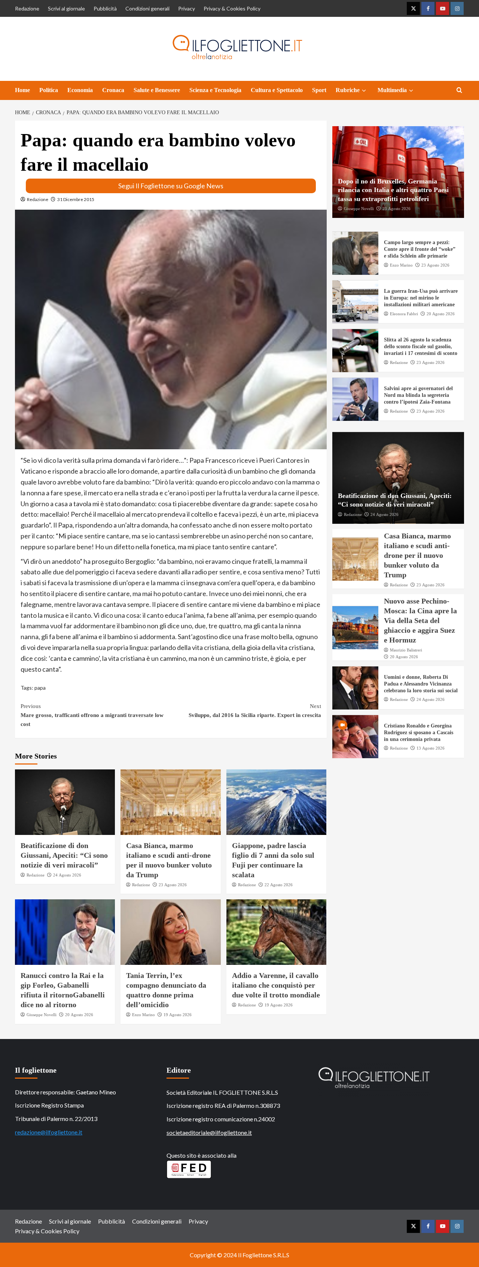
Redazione (27, 8)
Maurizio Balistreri (406, 650)
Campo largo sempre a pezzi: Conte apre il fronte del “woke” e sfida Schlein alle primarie (419, 249)
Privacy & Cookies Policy (232, 8)
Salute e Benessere (157, 90)
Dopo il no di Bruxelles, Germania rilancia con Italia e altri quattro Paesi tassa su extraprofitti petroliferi (393, 190)
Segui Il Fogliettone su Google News (170, 186)
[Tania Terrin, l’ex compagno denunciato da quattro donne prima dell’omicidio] (170, 932)
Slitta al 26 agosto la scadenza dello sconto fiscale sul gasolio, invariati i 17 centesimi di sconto (420, 346)
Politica (48, 90)
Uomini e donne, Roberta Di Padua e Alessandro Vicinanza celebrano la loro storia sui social (421, 684)
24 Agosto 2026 (67, 875)
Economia (80, 90)
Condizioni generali (147, 8)
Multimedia (392, 90)
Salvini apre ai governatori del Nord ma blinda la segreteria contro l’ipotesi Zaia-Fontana (418, 395)
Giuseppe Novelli (42, 1014)
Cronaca (113, 90)
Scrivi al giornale (66, 8)
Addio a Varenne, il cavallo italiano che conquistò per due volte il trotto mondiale (276, 985)
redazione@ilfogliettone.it (48, 1132)
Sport (319, 90)
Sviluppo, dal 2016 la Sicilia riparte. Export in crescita (255, 710)
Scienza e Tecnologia (215, 90)
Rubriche (348, 90)
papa (40, 687)
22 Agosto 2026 (279, 884)
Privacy (186, 8)
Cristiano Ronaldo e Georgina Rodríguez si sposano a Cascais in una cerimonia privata (418, 732)
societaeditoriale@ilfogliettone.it (209, 1132)
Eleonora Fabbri (404, 314)
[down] (364, 90)
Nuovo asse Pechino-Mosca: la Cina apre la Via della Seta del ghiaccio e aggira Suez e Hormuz (420, 620)
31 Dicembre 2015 (75, 199)
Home (22, 90)
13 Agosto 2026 (431, 748)
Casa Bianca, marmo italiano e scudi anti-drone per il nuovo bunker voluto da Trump (417, 555)
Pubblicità (105, 8)
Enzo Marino (143, 1014)
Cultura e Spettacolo (277, 90)
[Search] (459, 90)
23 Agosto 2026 (173, 884)
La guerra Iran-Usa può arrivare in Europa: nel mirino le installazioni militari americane (421, 298)
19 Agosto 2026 (178, 1014)
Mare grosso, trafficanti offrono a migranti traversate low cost (92, 715)
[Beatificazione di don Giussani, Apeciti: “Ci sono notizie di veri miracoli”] (65, 802)
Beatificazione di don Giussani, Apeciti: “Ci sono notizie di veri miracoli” (64, 855)
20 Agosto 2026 (79, 1014)
